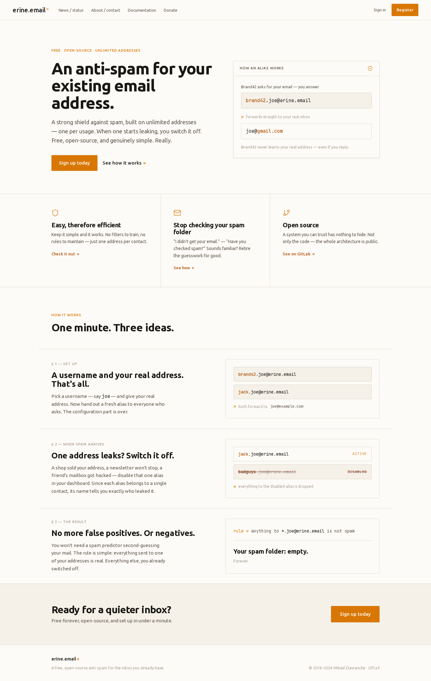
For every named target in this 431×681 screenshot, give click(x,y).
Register (405, 10)
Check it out (65, 254)
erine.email (31, 10)
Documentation (142, 10)
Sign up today (74, 163)
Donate (170, 10)
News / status (71, 10)
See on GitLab (299, 254)
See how (184, 267)
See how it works (124, 163)
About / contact (105, 10)
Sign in (380, 10)
